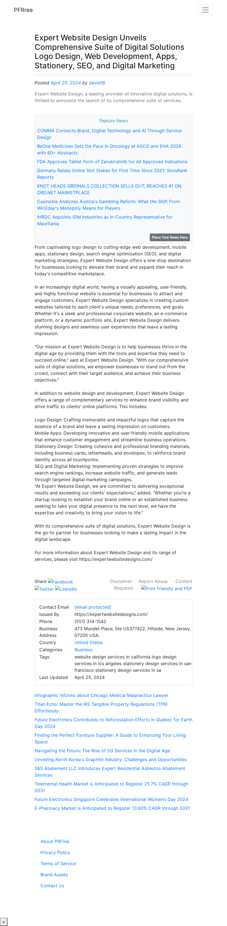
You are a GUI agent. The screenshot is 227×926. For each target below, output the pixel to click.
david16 (97, 82)
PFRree (23, 10)
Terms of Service (58, 863)
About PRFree (54, 841)
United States (88, 642)
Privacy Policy (55, 852)
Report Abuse (153, 581)
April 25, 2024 (66, 82)
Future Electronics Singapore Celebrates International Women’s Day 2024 (111, 799)
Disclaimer (121, 581)
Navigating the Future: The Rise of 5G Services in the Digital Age (102, 750)
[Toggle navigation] (205, 9)
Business (83, 649)
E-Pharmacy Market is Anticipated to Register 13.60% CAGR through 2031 (112, 808)
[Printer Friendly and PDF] (166, 588)
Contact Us (52, 885)
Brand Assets (54, 874)
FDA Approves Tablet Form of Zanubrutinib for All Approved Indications (112, 161)
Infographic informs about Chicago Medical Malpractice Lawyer (101, 695)
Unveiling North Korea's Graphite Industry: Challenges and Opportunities (111, 759)
